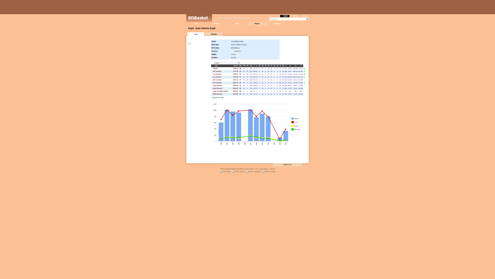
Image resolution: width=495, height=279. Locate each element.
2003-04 (235, 85)
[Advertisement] (247, 7)
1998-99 (235, 74)
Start (196, 24)
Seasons (216, 24)
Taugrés (215, 68)
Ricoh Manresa (217, 85)
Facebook (257, 172)
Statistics (214, 34)
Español (295, 16)
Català (305, 16)
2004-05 (235, 88)
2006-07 (235, 91)
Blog (228, 172)
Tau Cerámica (216, 71)
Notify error (287, 165)
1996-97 (235, 68)
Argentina (237, 51)
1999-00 (235, 77)
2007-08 (235, 94)
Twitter (273, 172)
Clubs (237, 24)
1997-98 (235, 71)
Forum (242, 172)
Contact (272, 169)
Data (196, 34)
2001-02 (235, 80)
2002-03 (235, 83)
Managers (277, 24)
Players (257, 24)
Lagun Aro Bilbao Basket (220, 91)
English (285, 16)
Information (263, 169)
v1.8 (256, 169)
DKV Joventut (216, 80)
